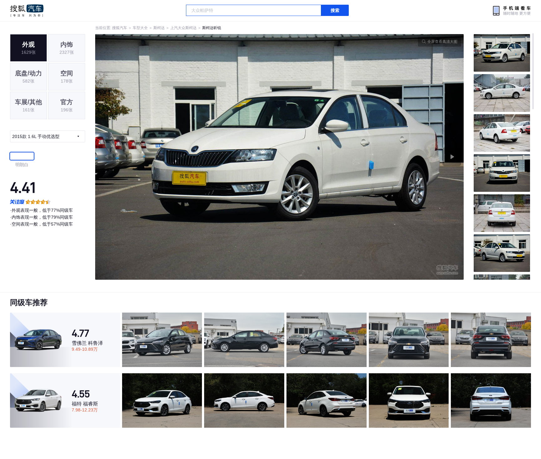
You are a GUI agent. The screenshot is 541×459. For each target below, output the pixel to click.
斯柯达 (159, 28)
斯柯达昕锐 (211, 28)
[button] (187, 157)
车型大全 (140, 28)
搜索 (335, 10)
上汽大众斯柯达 (183, 28)
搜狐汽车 (27, 10)
